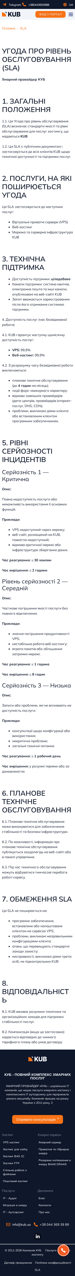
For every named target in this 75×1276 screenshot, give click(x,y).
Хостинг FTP (11, 1163)
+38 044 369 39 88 (54, 1224)
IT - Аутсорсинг (13, 1212)
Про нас (44, 1212)
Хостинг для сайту (15, 1149)
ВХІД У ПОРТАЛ (50, 14)
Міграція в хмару (15, 1205)
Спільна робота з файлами (15, 1172)
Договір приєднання (18, 1262)
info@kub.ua (21, 1224)
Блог (42, 1198)
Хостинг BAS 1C (13, 1156)
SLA (37, 1270)
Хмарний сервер (50, 1142)
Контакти (45, 1205)
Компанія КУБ (32, 1250)
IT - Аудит (10, 1198)
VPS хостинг (11, 1142)
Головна (8, 28)
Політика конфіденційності (53, 1262)
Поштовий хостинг (15, 1181)
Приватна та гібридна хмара (54, 1151)
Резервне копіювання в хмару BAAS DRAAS (55, 1162)
